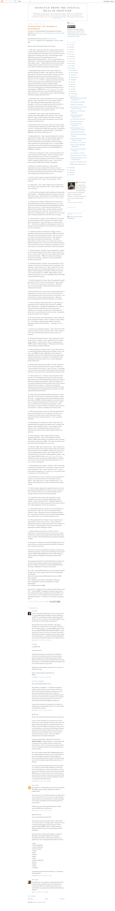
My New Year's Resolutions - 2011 (78, 162)
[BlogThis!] (54, 602)
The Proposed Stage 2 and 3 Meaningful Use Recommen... (78, 128)
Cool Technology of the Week (77, 102)
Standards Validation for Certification (76, 124)
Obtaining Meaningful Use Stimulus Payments (76, 116)
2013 (70, 63)
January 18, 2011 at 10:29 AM (42, 710)
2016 (70, 56)
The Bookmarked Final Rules (77, 132)
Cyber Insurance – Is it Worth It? (78, 142)
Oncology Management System (53, 89)
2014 (70, 61)
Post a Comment (32, 896)
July (72, 82)
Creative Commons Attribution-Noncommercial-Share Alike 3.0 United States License (77, 34)
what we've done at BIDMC (38, 80)
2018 (70, 52)
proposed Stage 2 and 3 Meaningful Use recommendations (48, 33)
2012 (70, 66)
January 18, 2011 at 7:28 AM (41, 640)
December (73, 70)
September (73, 77)
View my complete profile (75, 202)
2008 (70, 172)
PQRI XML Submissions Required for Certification (78, 99)
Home (46, 899)
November (73, 72)
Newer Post (30, 899)
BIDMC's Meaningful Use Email (78, 164)
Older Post (62, 899)
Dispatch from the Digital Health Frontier (57, 9)
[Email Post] (50, 601)
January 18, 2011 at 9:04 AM (41, 677)
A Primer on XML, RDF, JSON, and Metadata (77, 145)
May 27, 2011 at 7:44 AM (40, 892)
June (72, 84)
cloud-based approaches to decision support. (53, 198)
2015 (70, 59)
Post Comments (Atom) (40, 902)
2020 (70, 47)
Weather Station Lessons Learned (78, 155)
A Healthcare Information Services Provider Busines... (78, 158)
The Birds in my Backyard (76, 104)
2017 (70, 54)
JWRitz (33, 879)
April (72, 89)
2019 (70, 49)
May (72, 86)
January (73, 96)
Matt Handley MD (36, 681)
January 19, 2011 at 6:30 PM (41, 781)
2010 (70, 167)
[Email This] (53, 602)
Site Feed (71, 23)
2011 (70, 68)
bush (33, 644)
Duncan (34, 785)
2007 (70, 174)
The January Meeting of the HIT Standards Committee (78, 139)
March (72, 91)
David (33, 611)
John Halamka (82, 182)
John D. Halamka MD (78, 31)
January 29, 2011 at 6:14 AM (41, 810)
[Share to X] (56, 602)
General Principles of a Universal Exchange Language (78, 107)
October (73, 75)
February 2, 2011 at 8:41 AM (41, 875)
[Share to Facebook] (58, 602)
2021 (70, 45)
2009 (70, 170)
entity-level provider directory (54, 456)
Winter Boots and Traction (76, 121)
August (72, 79)
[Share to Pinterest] (59, 602)
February (73, 93)
